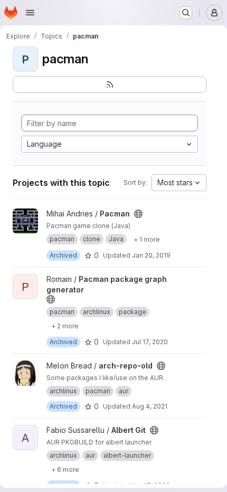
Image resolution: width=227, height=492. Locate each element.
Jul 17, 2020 (150, 342)
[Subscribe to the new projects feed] (109, 84)
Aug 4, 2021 (149, 406)
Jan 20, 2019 (151, 255)
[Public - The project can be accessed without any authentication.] (138, 214)
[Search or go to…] (185, 12)
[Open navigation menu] (30, 12)
